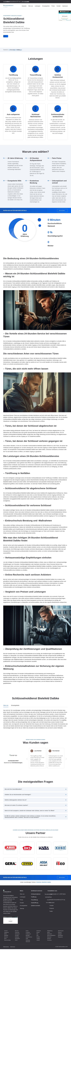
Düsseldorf (17, 938)
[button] (27, 759)
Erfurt (16, 940)
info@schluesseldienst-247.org (57, 899)
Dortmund (17, 933)
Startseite (5, 49)
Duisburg (17, 937)
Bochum (6, 937)
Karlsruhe (39, 930)
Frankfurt (28, 932)
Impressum (12, 946)
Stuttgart (60, 933)
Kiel (37, 933)
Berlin (5, 933)
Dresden (17, 935)
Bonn (5, 938)
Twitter (51, 911)
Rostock (60, 932)
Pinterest (51, 908)
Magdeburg (49, 930)
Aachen (6, 930)
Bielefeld (12, 49)
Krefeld (38, 937)
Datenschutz (6, 946)
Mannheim (49, 933)
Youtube (51, 905)
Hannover (28, 941)
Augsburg (6, 932)
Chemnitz (17, 932)
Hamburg (28, 940)
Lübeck (38, 940)
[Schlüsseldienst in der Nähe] (8, 6)
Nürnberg (49, 940)
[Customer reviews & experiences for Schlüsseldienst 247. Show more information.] (10, 920)
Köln (37, 935)
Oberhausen (61, 930)
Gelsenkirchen (29, 937)
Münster (49, 938)
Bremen (17, 930)
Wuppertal (60, 937)
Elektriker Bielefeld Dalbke (43, 882)
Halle (27, 938)
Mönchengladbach (51, 935)
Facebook (51, 902)
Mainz (48, 932)
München (49, 937)
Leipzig (38, 938)
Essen (27, 930)
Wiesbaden (60, 935)
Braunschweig (7, 940)
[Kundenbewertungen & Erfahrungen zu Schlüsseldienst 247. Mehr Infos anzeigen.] (65, 15)
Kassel (38, 932)
